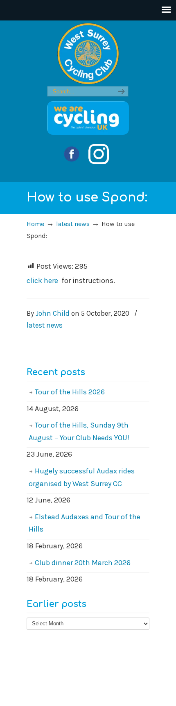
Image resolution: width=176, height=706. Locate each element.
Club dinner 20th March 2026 (83, 562)
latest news (73, 224)
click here (42, 280)
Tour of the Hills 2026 (70, 391)
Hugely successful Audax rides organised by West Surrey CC (82, 477)
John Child (53, 313)
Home (35, 224)
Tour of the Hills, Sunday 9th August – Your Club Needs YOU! (79, 431)
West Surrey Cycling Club (88, 53)
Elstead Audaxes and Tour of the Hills (84, 523)
